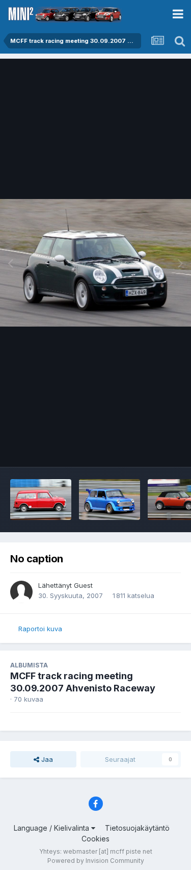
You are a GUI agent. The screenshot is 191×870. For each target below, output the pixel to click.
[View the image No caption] (40, 499)
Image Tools (148, 448)
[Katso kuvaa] (95, 263)
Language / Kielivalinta (52, 828)
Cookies (95, 838)
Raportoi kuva (40, 629)
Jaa (46, 759)
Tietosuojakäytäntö (137, 828)
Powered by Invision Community (95, 860)
